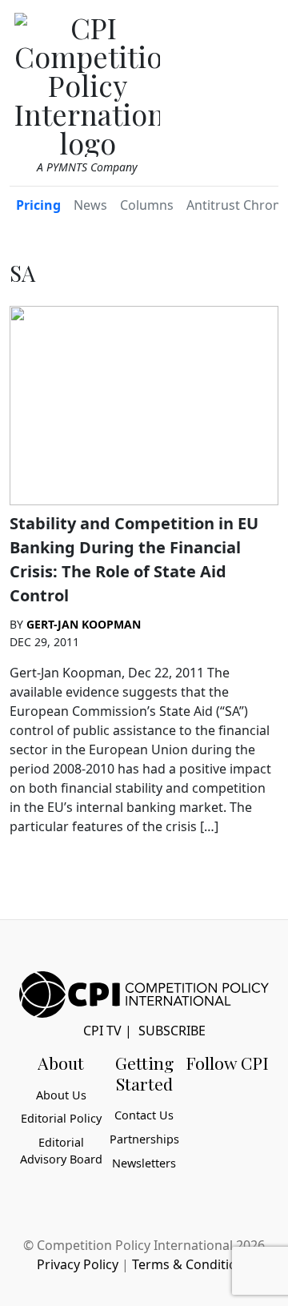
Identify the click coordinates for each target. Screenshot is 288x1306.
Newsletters (144, 1163)
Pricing (38, 205)
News (90, 205)
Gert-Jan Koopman (83, 624)
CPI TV (102, 1030)
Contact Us (144, 1115)
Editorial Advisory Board (61, 1151)
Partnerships (144, 1139)
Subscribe (172, 1030)
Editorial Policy (61, 1118)
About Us (61, 1095)
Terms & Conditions (191, 1264)
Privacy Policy (77, 1264)
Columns (147, 205)
